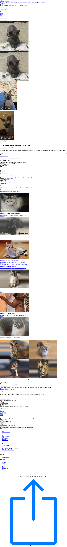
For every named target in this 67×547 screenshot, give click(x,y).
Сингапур (4, 465)
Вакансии (38, 2)
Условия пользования (48, 473)
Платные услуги (19, 2)
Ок (1, 401)
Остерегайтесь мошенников (23, 5)
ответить (12, 178)
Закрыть (6, 183)
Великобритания (5, 468)
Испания (3, 467)
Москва (4, 142)
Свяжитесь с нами (27, 2)
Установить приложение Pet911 (7, 442)
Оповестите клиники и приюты (7, 449)
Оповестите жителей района (7, 451)
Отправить (2, 183)
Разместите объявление (6, 432)
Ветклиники (8, 2)
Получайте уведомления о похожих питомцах (10, 452)
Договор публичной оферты (57, 473)
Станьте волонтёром (33, 2)
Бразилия (3, 463)
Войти (1, 11)
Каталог (4, 2)
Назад (6, 388)
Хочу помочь (7, 399)
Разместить (2, 388)
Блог (23, 2)
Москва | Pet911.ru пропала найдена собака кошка (26, 177)
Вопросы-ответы (13, 2)
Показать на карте (3, 148)
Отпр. (11, 175)
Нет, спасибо (3, 399)
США (3, 469)
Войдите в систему (22, 427)
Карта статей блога (5, 436)
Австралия (4, 462)
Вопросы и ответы (3, 5)
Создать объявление (3, 10)
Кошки (11, 142)
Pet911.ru (1, 142)
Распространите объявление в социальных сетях (10, 448)
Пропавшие (8, 142)
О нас (44, 2)
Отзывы (42, 2)
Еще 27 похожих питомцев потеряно (33, 379)
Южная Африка (5, 466)
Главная (1, 2)
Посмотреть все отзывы (4, 156)
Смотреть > (33, 381)
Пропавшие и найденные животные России (7, 473)
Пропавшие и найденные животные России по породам (24, 473)
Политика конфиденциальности (39, 473)
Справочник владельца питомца (7, 435)
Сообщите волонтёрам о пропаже (8, 450)
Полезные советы (10, 5)
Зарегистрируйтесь (30, 427)
